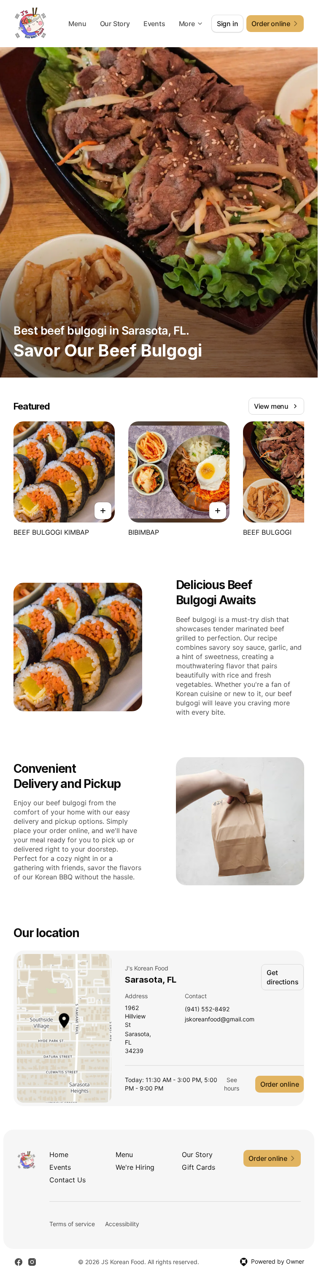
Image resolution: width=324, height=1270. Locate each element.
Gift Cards (198, 1167)
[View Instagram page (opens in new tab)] (32, 1262)
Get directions (282, 977)
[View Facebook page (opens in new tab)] (19, 1262)
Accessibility (122, 1223)
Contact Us (67, 1180)
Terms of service (72, 1223)
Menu (77, 23)
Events (154, 23)
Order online (279, 1084)
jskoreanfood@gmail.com (219, 1019)
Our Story (115, 23)
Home (58, 1154)
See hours (231, 1084)
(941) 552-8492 (207, 1009)
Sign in (227, 23)
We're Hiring (135, 1167)
